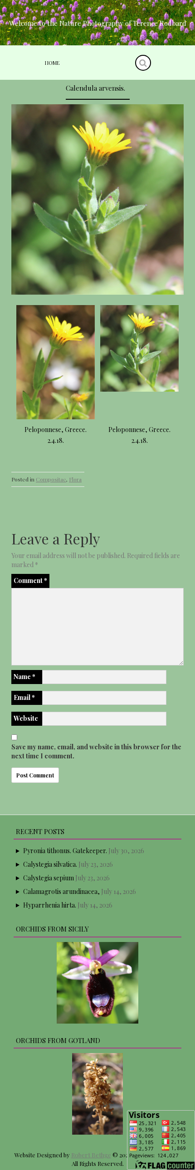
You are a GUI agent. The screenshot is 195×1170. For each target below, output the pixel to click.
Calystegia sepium (48, 878)
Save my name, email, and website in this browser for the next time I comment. (96, 751)
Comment (30, 580)
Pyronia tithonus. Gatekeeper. (65, 850)
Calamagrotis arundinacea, (61, 891)
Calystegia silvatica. (50, 864)
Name (24, 676)
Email (24, 697)
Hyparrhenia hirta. (49, 905)
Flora (75, 479)
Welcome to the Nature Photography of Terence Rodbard (97, 23)
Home (52, 62)
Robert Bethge (91, 1155)
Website (26, 718)
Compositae (51, 479)
